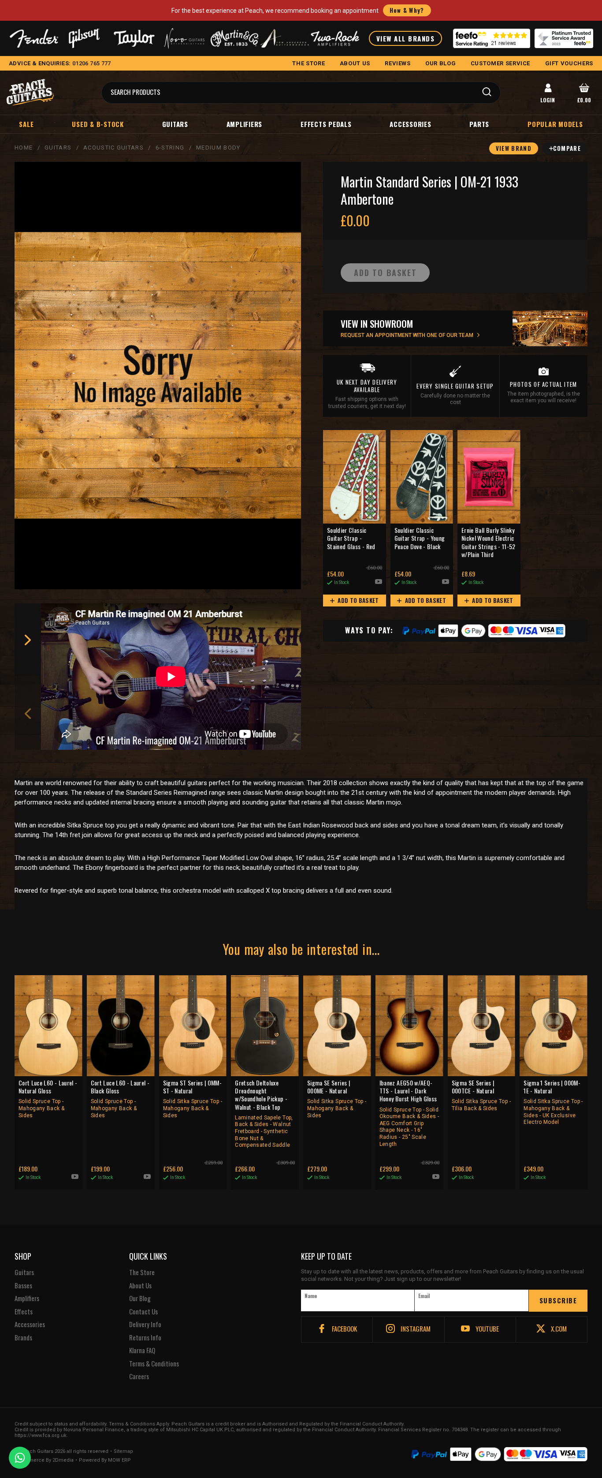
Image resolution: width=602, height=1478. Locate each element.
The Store (142, 1272)
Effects (24, 1311)
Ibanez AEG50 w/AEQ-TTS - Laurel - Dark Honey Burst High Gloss (409, 1113)
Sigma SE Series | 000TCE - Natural (481, 1095)
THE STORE (308, 63)
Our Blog (140, 1298)
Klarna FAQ (142, 1350)
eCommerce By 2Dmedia (44, 1460)
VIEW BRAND (513, 148)
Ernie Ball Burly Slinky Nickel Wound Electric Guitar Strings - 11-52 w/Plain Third (488, 542)
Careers (139, 1376)
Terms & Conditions (154, 1363)
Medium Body (218, 147)
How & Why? (407, 10)
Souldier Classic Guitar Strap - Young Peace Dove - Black (419, 538)
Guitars (175, 124)
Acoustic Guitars (113, 147)
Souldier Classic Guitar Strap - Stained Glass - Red (351, 538)
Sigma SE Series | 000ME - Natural (336, 1099)
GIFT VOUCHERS (569, 63)
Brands (23, 1337)
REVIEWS (398, 63)
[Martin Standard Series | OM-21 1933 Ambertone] (158, 376)
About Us (140, 1285)
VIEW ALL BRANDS (405, 38)
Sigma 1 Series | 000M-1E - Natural (553, 1102)
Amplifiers (245, 124)
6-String (170, 147)
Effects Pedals (326, 124)
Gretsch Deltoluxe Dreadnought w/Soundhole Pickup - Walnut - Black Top (264, 1113)
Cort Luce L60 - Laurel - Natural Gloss (48, 1099)
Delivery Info (145, 1324)
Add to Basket (357, 600)
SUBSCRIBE (558, 1300)
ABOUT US (355, 63)
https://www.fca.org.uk (41, 1435)
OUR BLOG (440, 63)
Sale (26, 124)
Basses (23, 1285)
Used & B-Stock (98, 124)
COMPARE (567, 148)
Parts (479, 124)
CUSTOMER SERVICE (500, 63)
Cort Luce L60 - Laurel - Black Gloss (120, 1099)
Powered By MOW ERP (105, 1460)
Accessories (410, 124)
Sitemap (123, 1451)
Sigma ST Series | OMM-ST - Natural (192, 1099)
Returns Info (145, 1337)
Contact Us (143, 1311)
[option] (173, 676)
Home (24, 147)
